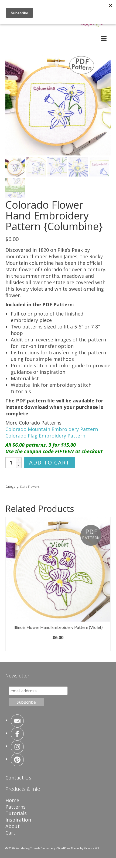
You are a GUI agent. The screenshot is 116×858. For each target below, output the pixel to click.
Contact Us (18, 777)
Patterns (15, 806)
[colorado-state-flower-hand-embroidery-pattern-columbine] (58, 102)
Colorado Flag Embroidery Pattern (45, 435)
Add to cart (49, 462)
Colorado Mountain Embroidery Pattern (51, 429)
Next (106, 585)
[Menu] (104, 39)
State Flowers (29, 486)
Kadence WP (91, 848)
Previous (10, 585)
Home (12, 800)
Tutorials (16, 813)
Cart (10, 832)
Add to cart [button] (58, 647)
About (12, 826)
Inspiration (18, 819)
